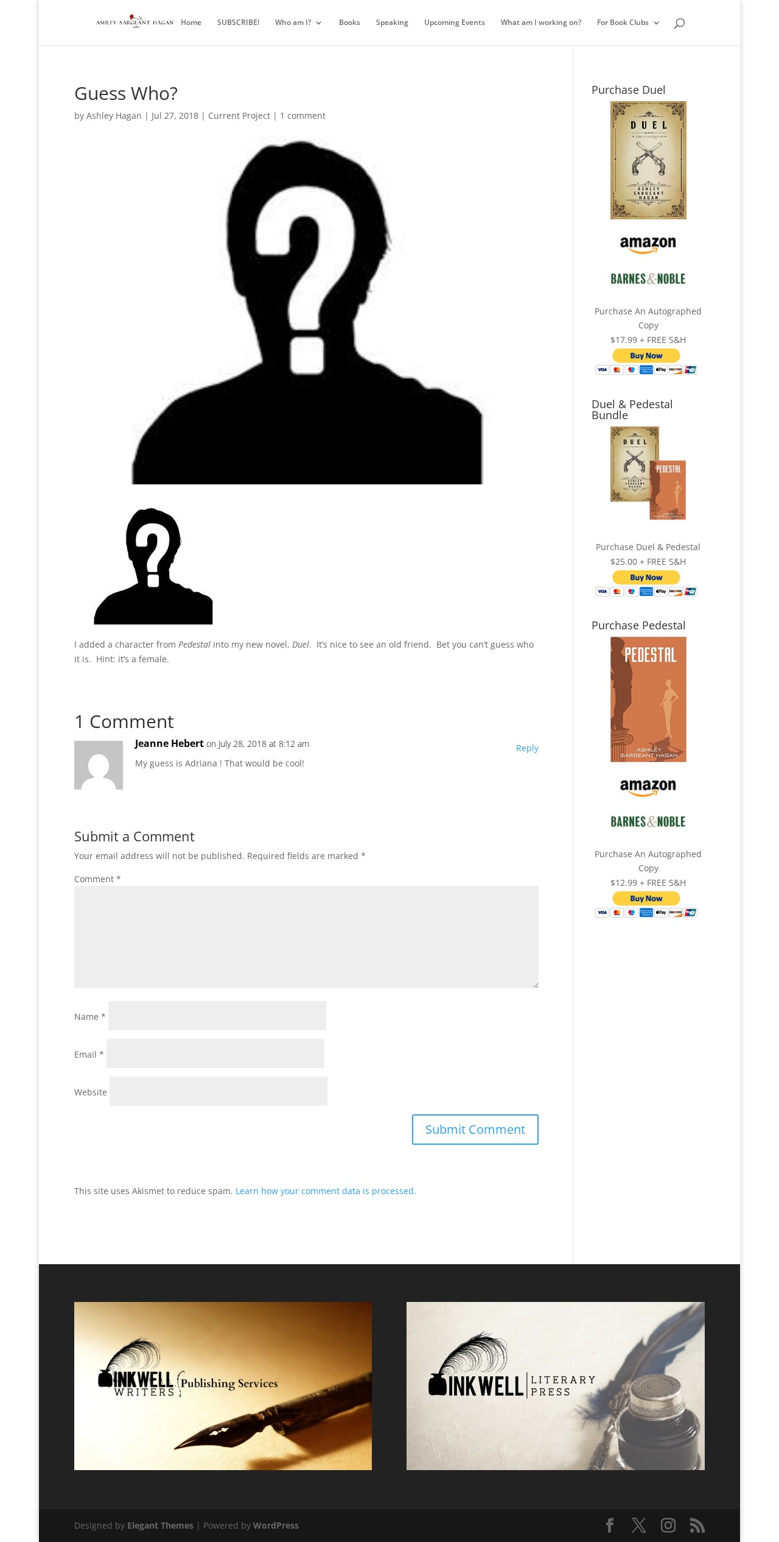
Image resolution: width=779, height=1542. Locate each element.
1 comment (303, 115)
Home (191, 22)
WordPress (276, 1525)
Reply (527, 748)
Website (90, 1092)
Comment (97, 879)
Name (90, 1016)
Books (349, 22)
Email (89, 1054)
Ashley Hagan (114, 115)
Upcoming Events (454, 22)
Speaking (392, 22)
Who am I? (293, 22)
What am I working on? (541, 22)
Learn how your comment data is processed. (326, 1191)
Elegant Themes (160, 1525)
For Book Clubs (623, 22)
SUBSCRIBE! (238, 22)
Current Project (239, 115)
